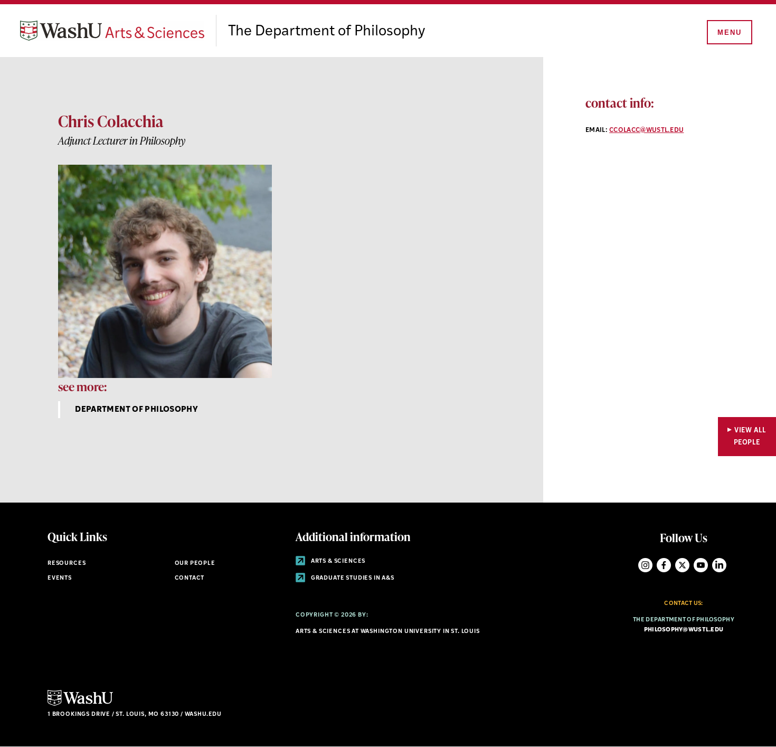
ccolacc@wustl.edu (646, 130)
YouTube (701, 565)
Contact (190, 578)
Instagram (645, 565)
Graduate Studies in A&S (351, 578)
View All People (750, 436)
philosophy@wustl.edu (684, 630)
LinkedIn (719, 565)
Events (60, 578)
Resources (67, 563)
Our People (195, 563)
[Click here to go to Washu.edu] (80, 704)
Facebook (664, 565)
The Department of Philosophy (326, 31)
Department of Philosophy (136, 410)
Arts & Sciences (337, 561)
